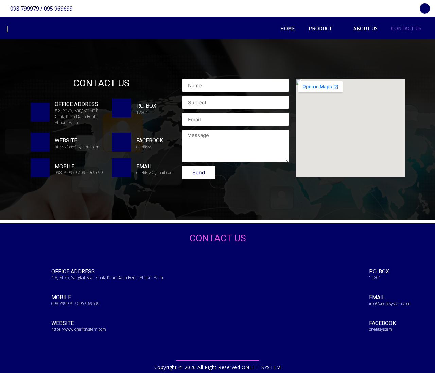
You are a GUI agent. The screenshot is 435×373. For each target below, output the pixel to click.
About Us (365, 28)
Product (320, 28)
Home (287, 28)
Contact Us (406, 28)
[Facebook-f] (425, 8)
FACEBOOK (149, 140)
